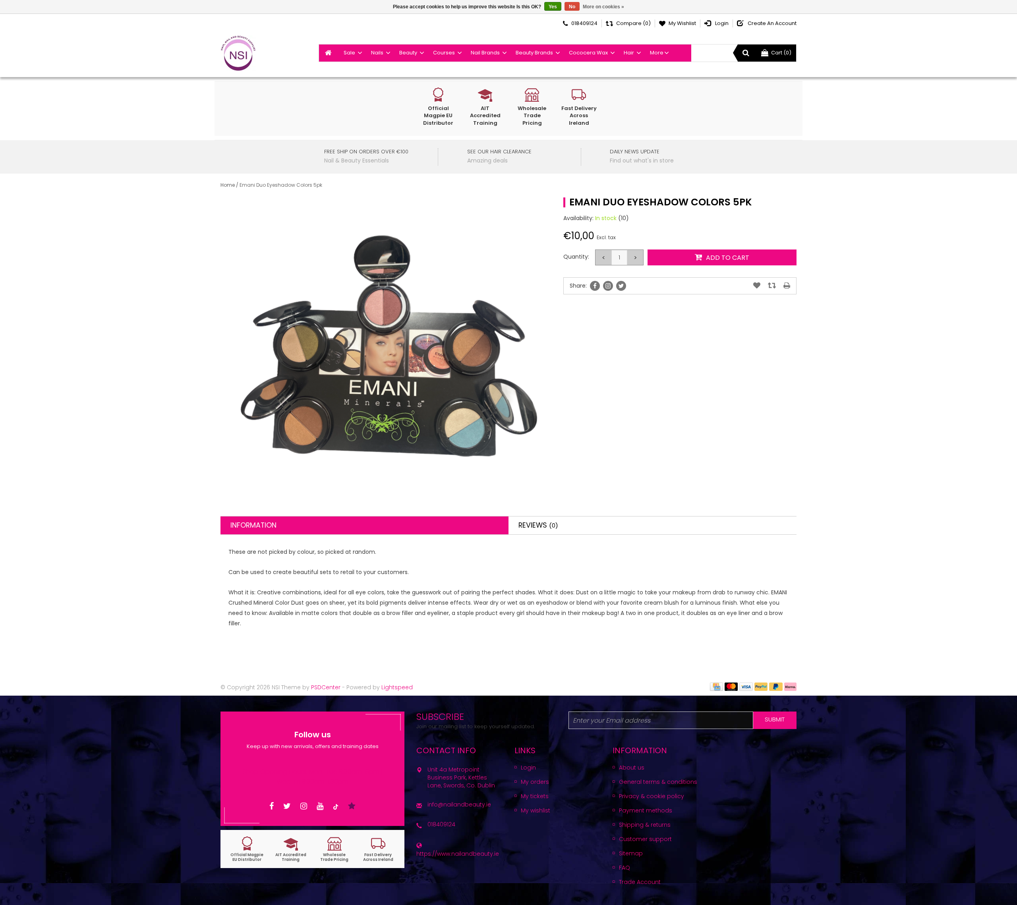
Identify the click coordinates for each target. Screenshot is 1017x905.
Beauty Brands (534, 52)
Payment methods (645, 810)
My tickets (535, 796)
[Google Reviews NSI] (352, 806)
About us (631, 768)
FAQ (624, 868)
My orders (535, 782)
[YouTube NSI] (320, 806)
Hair (629, 52)
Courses (444, 52)
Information (253, 525)
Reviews (538, 525)
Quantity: (576, 257)
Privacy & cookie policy (651, 796)
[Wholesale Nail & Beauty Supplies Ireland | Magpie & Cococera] (238, 53)
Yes (553, 7)
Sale (349, 52)
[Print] (786, 285)
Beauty (408, 52)
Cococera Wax (588, 52)
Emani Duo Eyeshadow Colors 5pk (281, 185)
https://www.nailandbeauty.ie (457, 854)
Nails (377, 52)
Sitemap (631, 853)
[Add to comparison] (772, 285)
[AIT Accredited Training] (291, 849)
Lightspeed (397, 687)
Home (227, 185)
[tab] (364, 525)
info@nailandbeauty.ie (459, 804)
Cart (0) (781, 52)
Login (528, 768)
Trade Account (640, 882)
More (656, 52)
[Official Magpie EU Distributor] (247, 849)
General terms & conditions (658, 782)
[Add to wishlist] (756, 285)
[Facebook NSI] (271, 806)
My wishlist (535, 810)
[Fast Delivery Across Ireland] (378, 849)
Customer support (645, 839)
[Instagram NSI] (303, 806)
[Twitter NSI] (287, 806)
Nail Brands (485, 52)
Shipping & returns (645, 825)
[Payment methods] (716, 686)
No (572, 7)
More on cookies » (603, 7)
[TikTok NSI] (335, 806)
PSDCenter (325, 687)
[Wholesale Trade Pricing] (334, 849)
